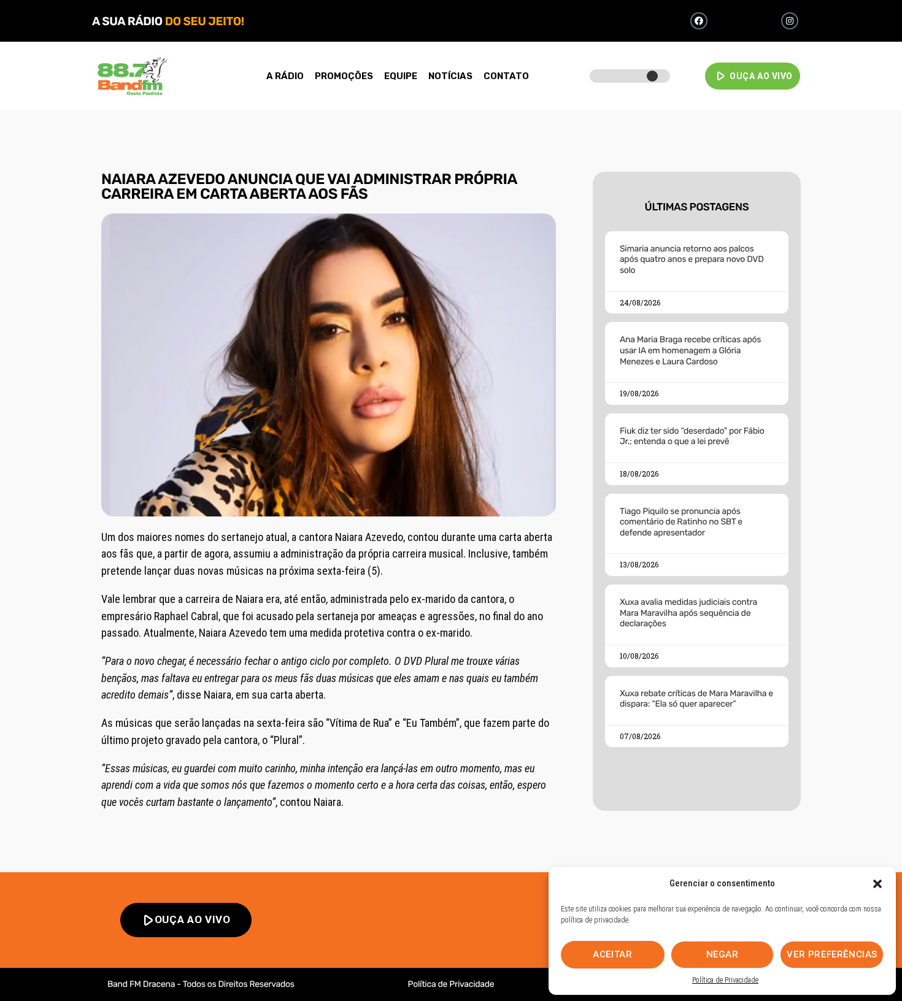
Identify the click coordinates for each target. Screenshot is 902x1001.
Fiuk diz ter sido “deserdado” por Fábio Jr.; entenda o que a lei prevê (692, 436)
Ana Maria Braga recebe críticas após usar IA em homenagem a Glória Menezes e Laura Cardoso (690, 350)
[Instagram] (789, 20)
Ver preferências (832, 954)
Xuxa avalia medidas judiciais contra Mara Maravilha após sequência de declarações (688, 613)
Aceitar (612, 954)
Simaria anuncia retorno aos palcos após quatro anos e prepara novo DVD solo (692, 259)
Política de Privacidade (725, 980)
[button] (877, 884)
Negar (722, 954)
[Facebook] (698, 20)
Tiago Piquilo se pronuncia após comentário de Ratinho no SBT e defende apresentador (681, 522)
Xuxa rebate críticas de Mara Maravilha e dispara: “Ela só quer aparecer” (696, 699)
